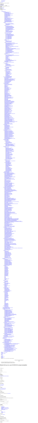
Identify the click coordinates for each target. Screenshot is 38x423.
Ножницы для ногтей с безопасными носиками (9, 321)
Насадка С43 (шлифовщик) (7, 245)
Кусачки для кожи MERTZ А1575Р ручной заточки (9, 325)
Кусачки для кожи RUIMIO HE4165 (8, 326)
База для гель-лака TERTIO (8, 33)
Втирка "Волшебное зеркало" (7, 114)
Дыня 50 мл (6, 286)
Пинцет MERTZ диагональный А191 (8, 315)
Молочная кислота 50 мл (7, 289)
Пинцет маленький (6, 316)
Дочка (5, 302)
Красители (5, 282)
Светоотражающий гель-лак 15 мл (8, 61)
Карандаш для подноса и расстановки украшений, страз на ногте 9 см (11, 203)
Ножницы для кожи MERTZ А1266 (8, 318)
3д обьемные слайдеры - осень (7, 252)
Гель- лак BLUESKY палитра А (9, 50)
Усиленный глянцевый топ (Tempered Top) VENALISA (11, 60)
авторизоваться (9, 393)
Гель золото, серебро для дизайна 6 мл (8, 80)
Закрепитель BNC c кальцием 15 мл (8, 205)
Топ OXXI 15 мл (6, 16)
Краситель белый (6, 284)
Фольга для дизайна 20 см (7, 137)
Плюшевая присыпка (7, 93)
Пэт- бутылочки (6, 306)
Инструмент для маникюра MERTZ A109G (9, 329)
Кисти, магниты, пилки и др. (6, 146)
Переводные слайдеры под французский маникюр (9, 118)
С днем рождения (6, 269)
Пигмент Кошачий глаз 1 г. (7, 126)
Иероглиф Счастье (6, 274)
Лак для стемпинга (7, 140)
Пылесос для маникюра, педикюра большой (9, 231)
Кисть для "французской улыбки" (9, 158)
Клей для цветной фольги (7, 215)
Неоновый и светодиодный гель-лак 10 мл (10, 62)
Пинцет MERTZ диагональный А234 (8, 310)
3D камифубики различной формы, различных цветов (10, 113)
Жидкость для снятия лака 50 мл (8, 187)
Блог (1, 354)
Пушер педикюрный (5, 335)
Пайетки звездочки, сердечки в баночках (8, 102)
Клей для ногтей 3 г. (7, 192)
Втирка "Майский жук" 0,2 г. (7, 129)
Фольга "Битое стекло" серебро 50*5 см (8, 84)
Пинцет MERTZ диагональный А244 (8, 311)
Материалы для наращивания (6, 172)
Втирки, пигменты (5, 124)
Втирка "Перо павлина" (7, 128)
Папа (5, 301)
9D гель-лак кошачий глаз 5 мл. (9, 32)
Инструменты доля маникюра (7, 328)
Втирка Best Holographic (7, 116)
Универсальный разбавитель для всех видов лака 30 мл (10, 199)
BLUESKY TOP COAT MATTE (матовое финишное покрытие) (12, 43)
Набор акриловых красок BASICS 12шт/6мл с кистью (10, 79)
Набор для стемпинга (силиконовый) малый (10, 145)
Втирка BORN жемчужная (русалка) (8, 112)
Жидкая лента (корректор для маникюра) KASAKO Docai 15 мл (11, 213)
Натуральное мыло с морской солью (8, 262)
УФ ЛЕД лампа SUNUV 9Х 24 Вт (8, 230)
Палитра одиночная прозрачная (8, 214)
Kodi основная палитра (8, 24)
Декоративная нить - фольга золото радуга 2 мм (9, 135)
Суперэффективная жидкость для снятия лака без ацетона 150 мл (11, 190)
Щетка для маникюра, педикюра (8, 211)
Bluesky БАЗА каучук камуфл (8, 47)
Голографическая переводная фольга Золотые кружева (10, 138)
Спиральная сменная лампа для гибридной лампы (9, 233)
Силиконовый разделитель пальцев (8, 208)
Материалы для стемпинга (6, 139)
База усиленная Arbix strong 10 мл (8, 20)
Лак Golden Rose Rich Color (8, 69)
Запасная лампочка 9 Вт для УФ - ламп (8, 229)
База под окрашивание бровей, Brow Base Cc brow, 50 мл (10, 349)
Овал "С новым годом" (7, 278)
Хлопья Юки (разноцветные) (7, 108)
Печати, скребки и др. (7, 143)
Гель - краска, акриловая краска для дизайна (8, 76)
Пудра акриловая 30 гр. (7, 89)
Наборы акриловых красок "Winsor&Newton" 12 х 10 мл (10, 78)
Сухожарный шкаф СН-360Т (7, 236)
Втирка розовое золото (7, 127)
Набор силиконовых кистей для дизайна (9, 149)
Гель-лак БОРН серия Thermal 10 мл (9, 28)
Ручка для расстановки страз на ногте (8, 210)
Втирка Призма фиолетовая (7, 125)
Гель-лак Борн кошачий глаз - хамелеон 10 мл (10, 29)
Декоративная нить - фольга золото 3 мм (8, 136)
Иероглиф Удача (6, 275)
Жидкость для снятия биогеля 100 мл (8, 188)
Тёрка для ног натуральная (8, 167)
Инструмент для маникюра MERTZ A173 (9, 332)
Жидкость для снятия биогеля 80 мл (8, 200)
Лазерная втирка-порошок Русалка (8, 97)
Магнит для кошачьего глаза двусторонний (9, 224)
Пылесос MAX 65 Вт (7, 237)
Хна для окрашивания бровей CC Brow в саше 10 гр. (10, 345)
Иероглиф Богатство (7, 304)
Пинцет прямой (5, 337)
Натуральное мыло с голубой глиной (8, 263)
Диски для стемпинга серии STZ (9, 142)
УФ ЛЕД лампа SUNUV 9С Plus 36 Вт (8, 234)
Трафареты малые (6, 96)
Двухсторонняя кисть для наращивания (8, 183)
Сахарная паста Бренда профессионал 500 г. (9, 339)
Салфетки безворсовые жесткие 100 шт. (8, 193)
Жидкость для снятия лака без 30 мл (8, 191)
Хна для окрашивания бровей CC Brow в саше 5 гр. (9, 346)
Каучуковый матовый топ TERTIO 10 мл (10, 34)
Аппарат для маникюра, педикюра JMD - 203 (9, 241)
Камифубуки (6, 86)
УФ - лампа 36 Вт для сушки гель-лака (8, 232)
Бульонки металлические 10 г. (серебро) (8, 110)
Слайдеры (4, 250)
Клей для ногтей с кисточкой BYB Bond (8, 176)
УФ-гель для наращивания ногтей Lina (8, 174)
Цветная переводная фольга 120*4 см (8, 130)
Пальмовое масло (6, 281)
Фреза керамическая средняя (7, 248)
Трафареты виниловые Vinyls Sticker (8, 95)
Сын (5, 276)
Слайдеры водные (6, 251)
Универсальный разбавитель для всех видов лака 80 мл (10, 189)
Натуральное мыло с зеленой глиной (8, 264)
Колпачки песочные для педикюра (8, 246)
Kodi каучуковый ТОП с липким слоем (9, 23)
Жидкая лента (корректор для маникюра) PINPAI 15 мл (10, 212)
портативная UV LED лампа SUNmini (8, 227)
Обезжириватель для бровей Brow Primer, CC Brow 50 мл (10, 347)
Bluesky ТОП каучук (8, 45)
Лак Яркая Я (7, 74)
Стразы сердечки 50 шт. (7, 104)
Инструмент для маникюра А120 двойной (9, 327)
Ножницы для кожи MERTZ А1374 (8, 319)
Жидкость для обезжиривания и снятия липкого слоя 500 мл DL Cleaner (11, 219)
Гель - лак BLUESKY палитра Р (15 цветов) (10, 51)
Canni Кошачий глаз (8, 57)
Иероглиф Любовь (6, 299)
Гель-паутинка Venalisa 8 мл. (7, 82)
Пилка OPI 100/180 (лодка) (8, 163)
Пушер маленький (6, 206)
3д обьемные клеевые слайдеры (8, 257)
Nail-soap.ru (4, 9)
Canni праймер (7, 58)
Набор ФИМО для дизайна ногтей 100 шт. (9, 106)
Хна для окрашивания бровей (6, 344)
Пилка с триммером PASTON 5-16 (8, 334)
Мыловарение (3, 258)
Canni (5, 54)
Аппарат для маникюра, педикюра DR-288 (9, 242)
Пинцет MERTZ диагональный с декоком (9, 309)
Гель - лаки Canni (7, 56)
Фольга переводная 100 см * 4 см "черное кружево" (9, 101)
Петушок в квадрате (7, 273)
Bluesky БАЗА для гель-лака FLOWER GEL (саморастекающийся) (12, 46)
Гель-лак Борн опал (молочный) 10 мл (9, 26)
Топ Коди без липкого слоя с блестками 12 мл (9, 18)
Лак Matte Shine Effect (8, 75)
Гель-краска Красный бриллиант (8, 81)
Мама (5, 277)
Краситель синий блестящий (7, 283)
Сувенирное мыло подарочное (6, 265)
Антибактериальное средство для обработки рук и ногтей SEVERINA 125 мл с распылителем (14, 221)
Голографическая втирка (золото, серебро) (9, 105)
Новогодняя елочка (6, 267)
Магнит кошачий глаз (8, 160)
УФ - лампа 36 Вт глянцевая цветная (8, 235)
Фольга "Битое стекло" (7, 83)
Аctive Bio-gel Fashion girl (8, 71)
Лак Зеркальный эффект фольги (9, 73)
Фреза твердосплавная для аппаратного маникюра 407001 (10, 243)
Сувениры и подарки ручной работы (4, 407)
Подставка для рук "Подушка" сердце (8, 216)
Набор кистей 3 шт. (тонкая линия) (9, 154)
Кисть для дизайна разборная (8, 152)
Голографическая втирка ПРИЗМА (8, 103)
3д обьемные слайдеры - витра (7, 255)
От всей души (6, 266)
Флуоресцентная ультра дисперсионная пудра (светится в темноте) (11, 121)
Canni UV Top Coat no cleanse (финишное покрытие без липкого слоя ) (12, 55)
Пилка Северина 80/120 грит (8, 169)
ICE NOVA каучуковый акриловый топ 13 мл (9, 13)
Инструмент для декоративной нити (8, 209)
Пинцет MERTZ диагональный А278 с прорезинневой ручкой (11, 314)
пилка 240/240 (7, 166)
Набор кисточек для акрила (8, 148)
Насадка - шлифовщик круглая (7, 247)
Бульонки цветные (6, 90)
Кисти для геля (7, 147)
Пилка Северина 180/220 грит (8, 170)
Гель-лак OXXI (6, 53)
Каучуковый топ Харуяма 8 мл (7, 14)
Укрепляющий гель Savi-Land (8, 41)
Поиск (6, 5)
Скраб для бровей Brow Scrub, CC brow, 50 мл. (9, 350)
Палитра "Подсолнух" (7, 195)
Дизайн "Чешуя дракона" (7, 122)
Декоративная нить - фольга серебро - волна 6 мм (9, 133)
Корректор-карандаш (7, 194)
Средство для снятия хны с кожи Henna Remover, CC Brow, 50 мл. (11, 348)
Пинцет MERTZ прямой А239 (7, 313)
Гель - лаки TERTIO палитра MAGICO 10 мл (10, 35)
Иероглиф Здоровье (6, 303)
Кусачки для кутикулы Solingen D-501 (8, 324)
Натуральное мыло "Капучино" (8, 261)
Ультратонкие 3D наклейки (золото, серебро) (9, 117)
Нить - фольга (6, 92)
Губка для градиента (7, 98)
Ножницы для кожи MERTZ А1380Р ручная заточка (10, 317)
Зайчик (5, 279)
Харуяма (5, 39)
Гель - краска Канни (3, 409)
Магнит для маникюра (8, 161)
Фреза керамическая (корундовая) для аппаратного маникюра (10, 244)
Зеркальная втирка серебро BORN (8, 109)
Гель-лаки (4, 22)
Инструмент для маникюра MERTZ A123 (9, 330)
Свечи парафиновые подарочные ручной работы (8, 307)
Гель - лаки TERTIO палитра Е (9, 38)
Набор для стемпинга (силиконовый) (9, 144)
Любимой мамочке (6, 270)
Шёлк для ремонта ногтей (7, 222)
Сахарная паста (5, 338)
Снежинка (6, 300)
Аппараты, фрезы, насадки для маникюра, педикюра (9, 238)
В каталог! (1, 7)
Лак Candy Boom (1, 385)
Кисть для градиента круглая (8, 156)
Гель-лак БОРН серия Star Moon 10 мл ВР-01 (10, 27)
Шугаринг (2, 408)
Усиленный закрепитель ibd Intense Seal (8, 175)
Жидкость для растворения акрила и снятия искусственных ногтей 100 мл (12, 201)
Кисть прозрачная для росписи (9, 157)
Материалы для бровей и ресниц (5, 342)
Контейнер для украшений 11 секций (8, 217)
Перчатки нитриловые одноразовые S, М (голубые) (9, 226)
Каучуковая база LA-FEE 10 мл (8, 19)
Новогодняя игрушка (7, 268)
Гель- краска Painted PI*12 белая (8, 77)
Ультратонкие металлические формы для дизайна (9, 119)
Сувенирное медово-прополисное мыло (8, 260)
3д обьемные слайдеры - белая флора (8, 254)
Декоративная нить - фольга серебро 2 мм (9, 131)
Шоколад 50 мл (6, 287)
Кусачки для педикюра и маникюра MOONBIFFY (9, 336)
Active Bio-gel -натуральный (8, 72)
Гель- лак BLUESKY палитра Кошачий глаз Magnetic (11, 48)
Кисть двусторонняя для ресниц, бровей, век (9, 351)
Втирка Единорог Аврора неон (8, 115)
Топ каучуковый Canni (8, 59)
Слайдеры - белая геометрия (7, 256)
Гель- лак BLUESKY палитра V (9, 52)
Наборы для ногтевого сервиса (4, 352)
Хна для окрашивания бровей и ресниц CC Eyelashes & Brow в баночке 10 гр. (12, 343)
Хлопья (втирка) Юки (7, 107)
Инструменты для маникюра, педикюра (6, 308)
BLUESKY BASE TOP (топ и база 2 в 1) (9, 49)
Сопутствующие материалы (6, 341)
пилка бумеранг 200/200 (7, 171)
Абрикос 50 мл (6, 285)
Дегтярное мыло (6, 259)
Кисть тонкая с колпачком (8, 159)
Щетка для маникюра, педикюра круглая (8, 202)
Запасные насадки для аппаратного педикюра (9, 207)
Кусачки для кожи (5, 322)
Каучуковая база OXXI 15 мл (7, 15)
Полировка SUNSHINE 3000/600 (9, 165)
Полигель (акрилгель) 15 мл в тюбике (8, 184)
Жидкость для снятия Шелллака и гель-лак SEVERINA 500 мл (10, 220)
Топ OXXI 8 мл (6, 17)
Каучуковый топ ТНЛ (7, 12)
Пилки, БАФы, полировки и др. (8, 162)
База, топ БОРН (7, 30)
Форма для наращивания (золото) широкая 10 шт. (9, 173)
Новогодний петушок (7, 272)
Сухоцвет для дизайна (7, 88)
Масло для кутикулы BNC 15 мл (8, 204)
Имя (0, 418)
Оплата (2, 411)
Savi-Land (6, 40)
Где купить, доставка (3, 353)
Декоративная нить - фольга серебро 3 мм (9, 132)
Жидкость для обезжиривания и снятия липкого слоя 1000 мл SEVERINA (12, 218)
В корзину (1, 374)
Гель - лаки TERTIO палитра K (9, 37)
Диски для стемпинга (8, 141)
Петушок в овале (6, 298)
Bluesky (5, 42)
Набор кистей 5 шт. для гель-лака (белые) (10, 151)
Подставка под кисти (7, 223)
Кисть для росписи (7, 153)
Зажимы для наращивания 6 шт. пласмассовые (9, 186)
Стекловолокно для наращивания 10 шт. (8, 185)
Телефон (1, 399)
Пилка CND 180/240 (8, 164)
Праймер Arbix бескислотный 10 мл (8, 21)
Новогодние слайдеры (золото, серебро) (8, 123)
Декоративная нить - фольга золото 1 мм (8, 134)
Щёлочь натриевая (6, 288)
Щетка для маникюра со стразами (9, 168)
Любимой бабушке (6, 271)
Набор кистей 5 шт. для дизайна (9, 150)
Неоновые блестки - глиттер (7, 94)
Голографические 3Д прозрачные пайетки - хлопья (9, 120)
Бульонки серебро (6, 99)
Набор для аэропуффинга (7, 225)
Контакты (2, 412)
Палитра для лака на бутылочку (8, 197)
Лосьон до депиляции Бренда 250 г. (8, 340)
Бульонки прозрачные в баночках (8, 100)
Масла (4, 280)
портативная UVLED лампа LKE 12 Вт (8, 228)
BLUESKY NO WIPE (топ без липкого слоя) (10, 44)
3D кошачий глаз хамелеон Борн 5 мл (9, 31)
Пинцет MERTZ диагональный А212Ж (8, 312)
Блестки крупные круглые (7, 91)
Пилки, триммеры (5, 333)
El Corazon (6, 70)
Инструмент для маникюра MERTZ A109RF (9, 331)
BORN (5, 25)
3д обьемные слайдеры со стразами (8, 253)
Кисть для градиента (8, 155)
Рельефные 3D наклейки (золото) (8, 111)
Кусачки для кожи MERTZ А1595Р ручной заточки (9, 323)
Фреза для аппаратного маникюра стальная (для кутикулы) (10, 240)
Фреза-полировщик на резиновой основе (8, 249)
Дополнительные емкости (6, 305)
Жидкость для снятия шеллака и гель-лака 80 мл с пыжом (10, 198)
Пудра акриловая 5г (6, 85)
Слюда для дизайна (6, 87)
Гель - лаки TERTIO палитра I (8, 36)
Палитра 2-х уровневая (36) (7, 196)
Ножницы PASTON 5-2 (7, 320)
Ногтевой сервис (4, 11)
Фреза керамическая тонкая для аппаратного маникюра (10, 239)
